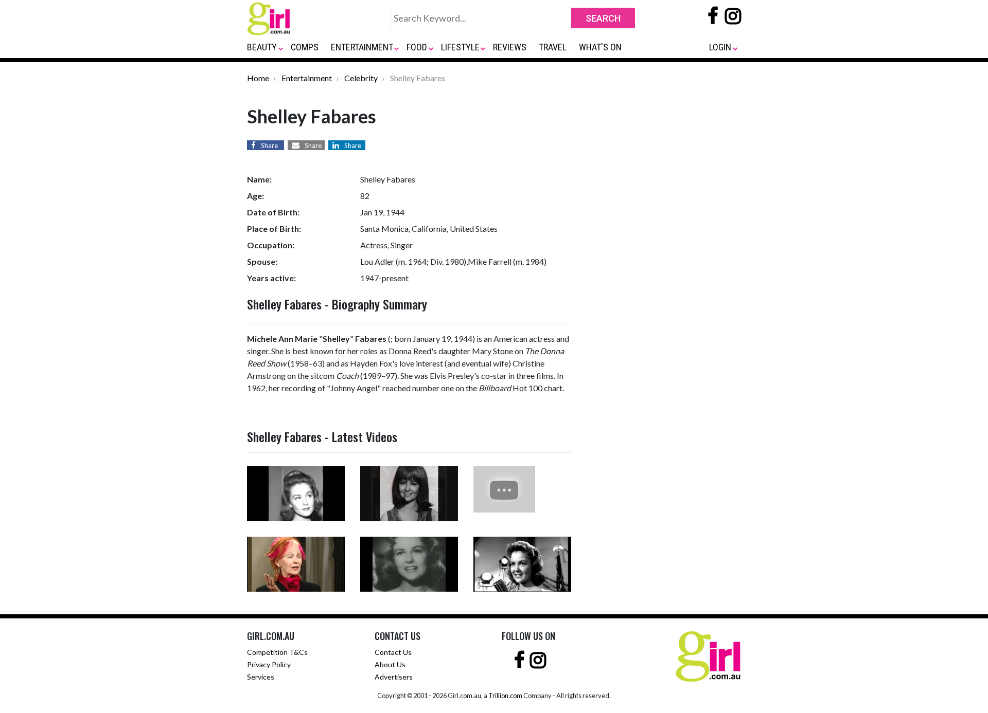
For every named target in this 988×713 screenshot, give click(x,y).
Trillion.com (505, 695)
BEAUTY (262, 47)
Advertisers (394, 676)
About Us (390, 664)
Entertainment (306, 78)
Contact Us (393, 652)
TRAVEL (553, 47)
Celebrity (361, 78)
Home (258, 78)
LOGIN (720, 47)
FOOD (417, 47)
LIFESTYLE (460, 47)
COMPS (305, 47)
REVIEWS (509, 47)
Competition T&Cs (277, 652)
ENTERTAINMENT (362, 47)
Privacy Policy (269, 664)
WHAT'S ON (600, 47)
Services (260, 676)
